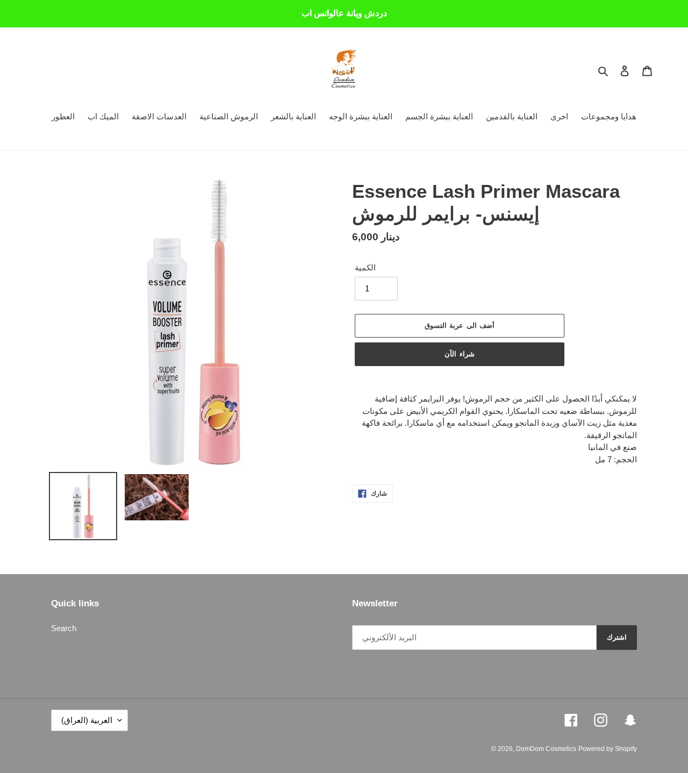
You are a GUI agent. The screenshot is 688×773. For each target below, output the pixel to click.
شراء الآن (459, 354)
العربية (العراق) (86, 720)
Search (63, 628)
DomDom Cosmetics (546, 749)
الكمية (365, 267)
